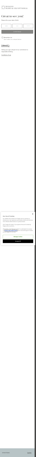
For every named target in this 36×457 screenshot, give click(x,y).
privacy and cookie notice (11, 230)
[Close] (33, 214)
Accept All (18, 241)
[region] (18, 228)
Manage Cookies (18, 236)
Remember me (8, 37)
